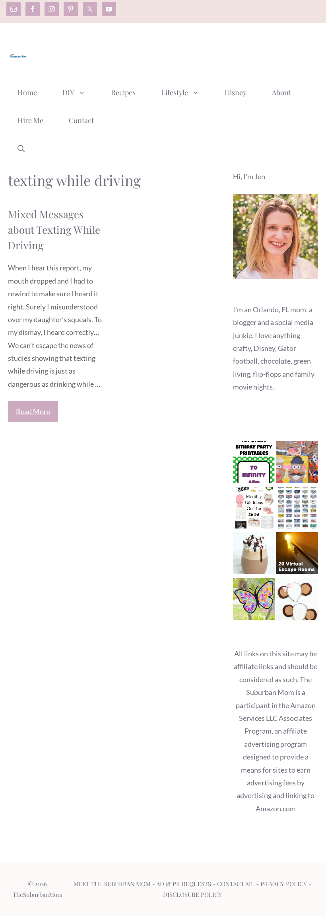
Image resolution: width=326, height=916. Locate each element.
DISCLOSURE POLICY (192, 894)
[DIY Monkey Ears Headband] (297, 600)
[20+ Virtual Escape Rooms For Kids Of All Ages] (297, 554)
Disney (235, 92)
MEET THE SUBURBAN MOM (112, 884)
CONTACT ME (235, 884)
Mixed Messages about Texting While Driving (54, 229)
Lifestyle (174, 92)
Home (27, 92)
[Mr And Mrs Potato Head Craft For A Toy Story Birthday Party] (297, 464)
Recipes (123, 92)
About (281, 92)
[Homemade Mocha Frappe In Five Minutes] (254, 554)
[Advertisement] (173, 53)
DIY (68, 92)
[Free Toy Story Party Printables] (254, 464)
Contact (81, 120)
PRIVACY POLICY (283, 884)
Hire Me (30, 120)
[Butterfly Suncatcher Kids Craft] (254, 600)
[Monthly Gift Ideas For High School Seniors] (254, 509)
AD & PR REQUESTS (183, 884)
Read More (33, 411)
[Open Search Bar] (21, 148)
